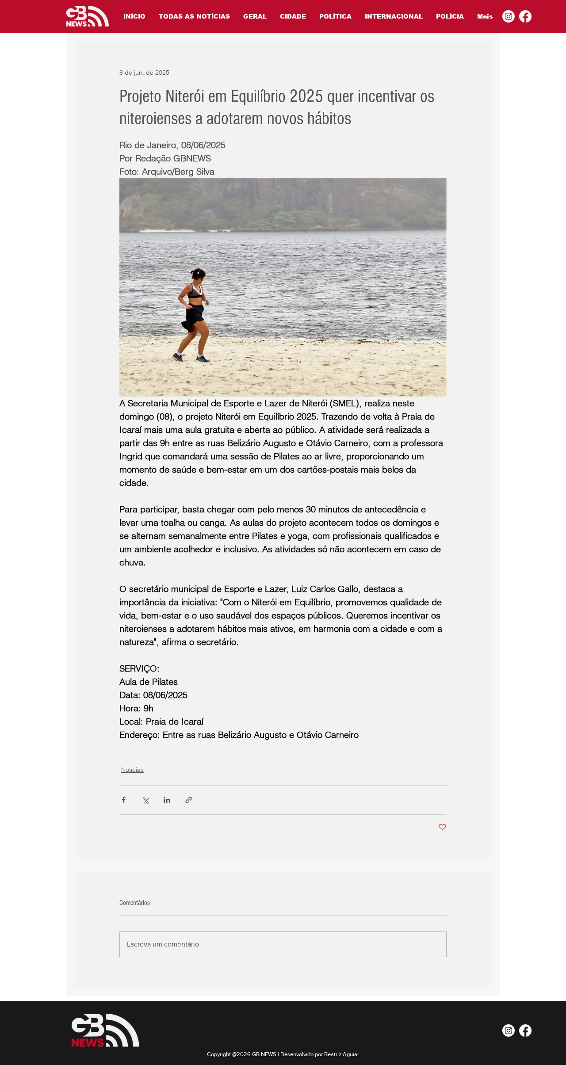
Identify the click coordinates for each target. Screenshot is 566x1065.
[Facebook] (525, 16)
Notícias (132, 770)
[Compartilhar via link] (188, 800)
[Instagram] (508, 16)
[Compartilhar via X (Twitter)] (145, 800)
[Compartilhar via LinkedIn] (167, 800)
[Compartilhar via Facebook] (123, 800)
